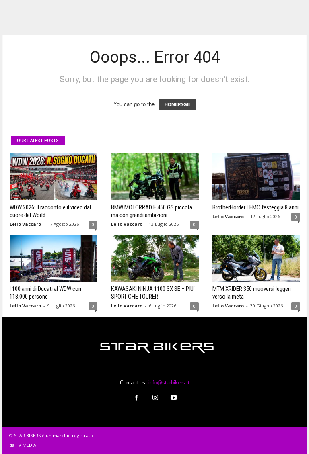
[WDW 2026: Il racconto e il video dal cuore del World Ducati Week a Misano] (53, 176)
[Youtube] (173, 398)
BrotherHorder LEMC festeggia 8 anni (255, 207)
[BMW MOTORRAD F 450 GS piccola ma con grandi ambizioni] (155, 176)
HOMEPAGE (177, 104)
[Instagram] (155, 398)
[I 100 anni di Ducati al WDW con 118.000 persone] (53, 258)
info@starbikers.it (169, 383)
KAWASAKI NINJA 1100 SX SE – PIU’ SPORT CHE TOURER (153, 292)
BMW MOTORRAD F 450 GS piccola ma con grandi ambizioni (151, 211)
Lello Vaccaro (25, 224)
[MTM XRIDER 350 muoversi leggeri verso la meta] (256, 258)
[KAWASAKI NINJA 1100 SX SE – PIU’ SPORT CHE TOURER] (155, 258)
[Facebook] (137, 398)
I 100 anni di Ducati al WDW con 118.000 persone (45, 292)
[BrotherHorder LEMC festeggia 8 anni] (256, 176)
